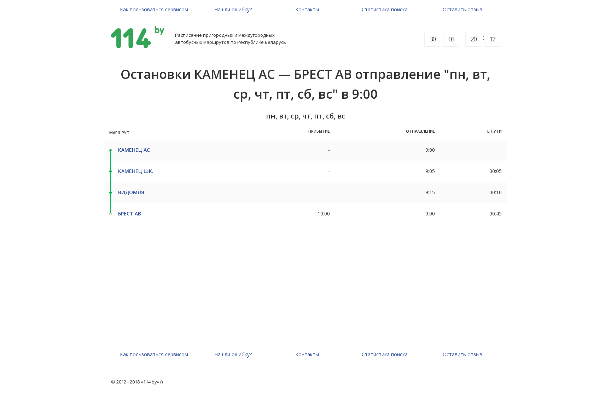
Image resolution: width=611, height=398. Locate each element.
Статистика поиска (385, 9)
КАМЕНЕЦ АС (134, 149)
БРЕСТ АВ (129, 213)
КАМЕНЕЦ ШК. (135, 171)
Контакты (307, 9)
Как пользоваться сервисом (154, 9)
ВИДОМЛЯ (131, 192)
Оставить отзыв (462, 9)
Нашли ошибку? (233, 9)
